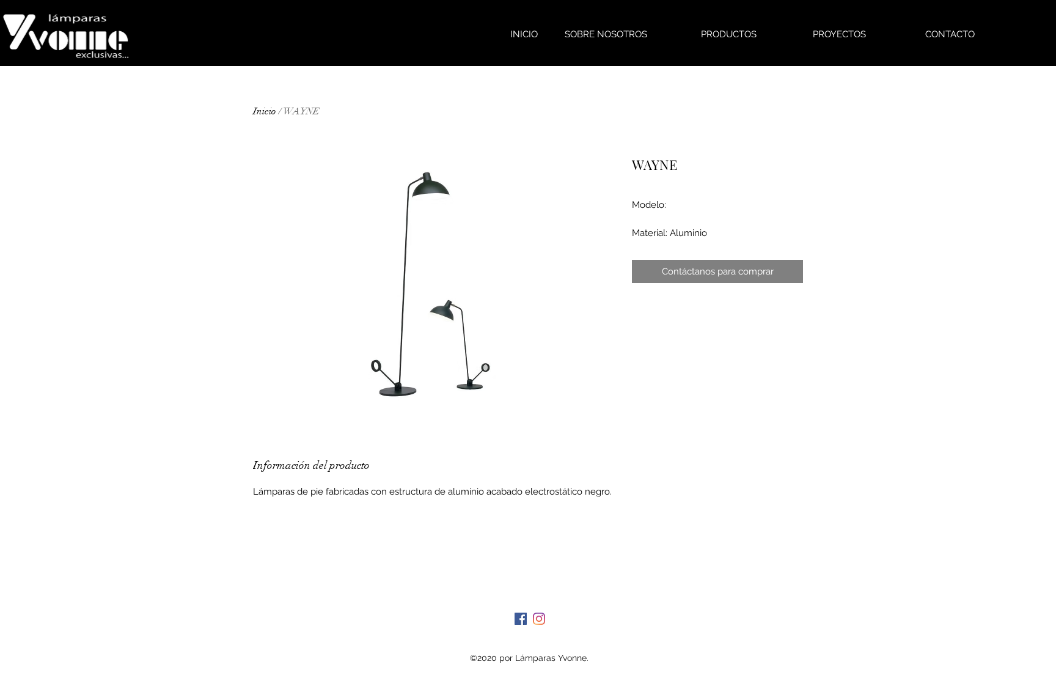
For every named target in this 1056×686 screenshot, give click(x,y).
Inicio (264, 111)
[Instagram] (539, 619)
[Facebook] (521, 619)
